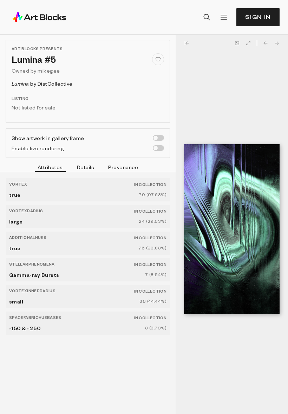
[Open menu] (224, 17)
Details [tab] (85, 167)
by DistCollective (42, 83)
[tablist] (88, 168)
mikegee (49, 70)
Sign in (258, 17)
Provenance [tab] (123, 167)
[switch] (158, 138)
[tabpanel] (88, 293)
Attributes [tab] (50, 167)
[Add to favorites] (158, 59)
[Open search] (207, 17)
